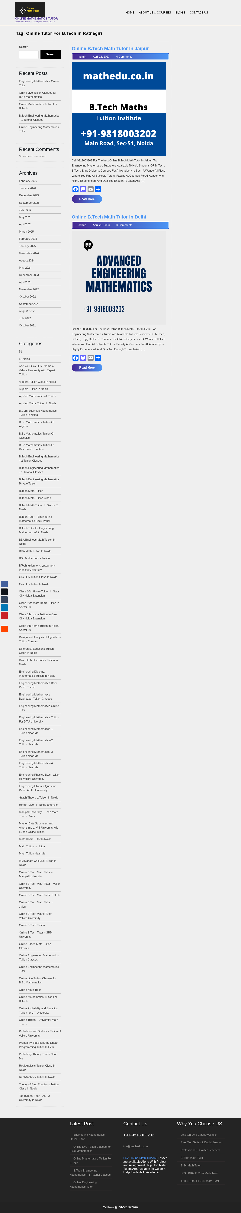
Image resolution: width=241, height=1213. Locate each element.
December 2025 (29, 195)
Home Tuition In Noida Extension (39, 804)
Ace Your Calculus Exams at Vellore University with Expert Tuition (37, 370)
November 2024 (29, 253)
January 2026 (27, 188)
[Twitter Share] (4, 591)
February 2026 (28, 180)
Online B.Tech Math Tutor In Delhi (39, 895)
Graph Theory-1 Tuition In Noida (38, 797)
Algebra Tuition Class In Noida (37, 381)
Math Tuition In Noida (32, 846)
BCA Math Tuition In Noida (35, 551)
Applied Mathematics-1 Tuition (37, 396)
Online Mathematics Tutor (36, 18)
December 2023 (29, 275)
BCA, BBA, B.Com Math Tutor (199, 1173)
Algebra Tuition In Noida (33, 388)
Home (130, 12)
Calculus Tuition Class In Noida (38, 577)
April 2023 (25, 282)
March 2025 (26, 231)
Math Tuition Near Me (32, 853)
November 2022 (29, 289)
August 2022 (26, 311)
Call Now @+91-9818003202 (120, 1207)
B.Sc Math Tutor (191, 1165)
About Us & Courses (155, 12)
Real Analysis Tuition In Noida (37, 1077)
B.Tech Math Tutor (192, 1157)
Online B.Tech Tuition (32, 925)
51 (20, 351)
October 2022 (27, 296)
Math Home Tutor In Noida (35, 839)
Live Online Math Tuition (139, 1158)
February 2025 (28, 238)
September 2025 (29, 202)
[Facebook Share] (4, 584)
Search (23, 46)
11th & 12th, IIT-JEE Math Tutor (200, 1180)
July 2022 (25, 318)
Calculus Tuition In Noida (34, 584)
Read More (90, 200)
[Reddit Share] (4, 629)
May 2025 (25, 217)
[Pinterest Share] (4, 615)
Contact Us (199, 12)
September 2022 (29, 303)
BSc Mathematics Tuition (34, 558)
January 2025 (27, 246)
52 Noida (24, 358)
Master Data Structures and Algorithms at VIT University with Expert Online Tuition (39, 827)
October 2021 (27, 325)
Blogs (180, 12)
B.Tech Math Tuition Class (35, 498)
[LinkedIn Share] (4, 607)
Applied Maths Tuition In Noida (37, 403)
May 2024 (25, 267)
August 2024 (26, 260)
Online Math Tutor (30, 989)
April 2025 (25, 224)
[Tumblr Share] (4, 599)
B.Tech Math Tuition (31, 490)
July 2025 (25, 209)
